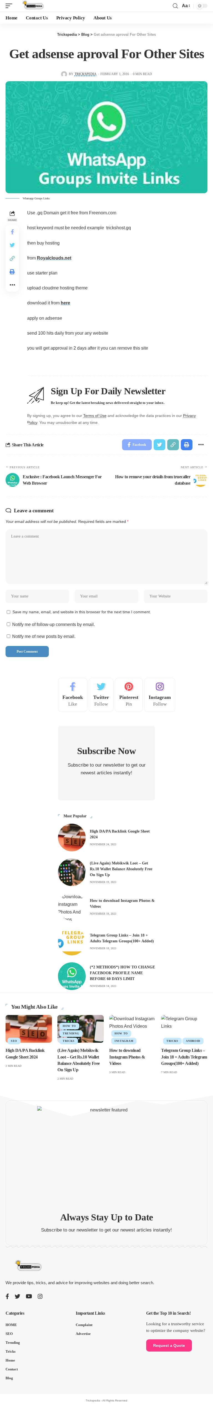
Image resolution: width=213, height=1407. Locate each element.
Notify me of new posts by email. (43, 636)
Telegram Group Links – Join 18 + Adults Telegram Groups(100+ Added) (184, 1056)
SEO (14, 1040)
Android (193, 1040)
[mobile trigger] (10, 6)
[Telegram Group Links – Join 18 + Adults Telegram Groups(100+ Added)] (72, 941)
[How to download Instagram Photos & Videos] (72, 907)
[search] (175, 6)
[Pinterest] (129, 695)
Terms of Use (94, 415)
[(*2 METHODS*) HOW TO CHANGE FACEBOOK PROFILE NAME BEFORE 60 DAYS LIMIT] (72, 976)
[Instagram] (159, 695)
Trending (71, 1033)
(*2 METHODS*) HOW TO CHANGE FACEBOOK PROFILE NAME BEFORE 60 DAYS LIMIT (122, 973)
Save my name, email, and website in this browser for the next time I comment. (81, 612)
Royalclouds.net (54, 258)
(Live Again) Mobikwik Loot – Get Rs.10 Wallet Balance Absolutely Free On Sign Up (121, 869)
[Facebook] (72, 695)
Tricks (69, 1040)
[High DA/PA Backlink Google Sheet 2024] (72, 837)
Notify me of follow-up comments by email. (53, 624)
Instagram (124, 1040)
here (65, 303)
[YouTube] (29, 1296)
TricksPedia (86, 74)
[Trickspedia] (32, 6)
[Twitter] (101, 695)
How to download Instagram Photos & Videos (127, 1056)
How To (69, 1025)
